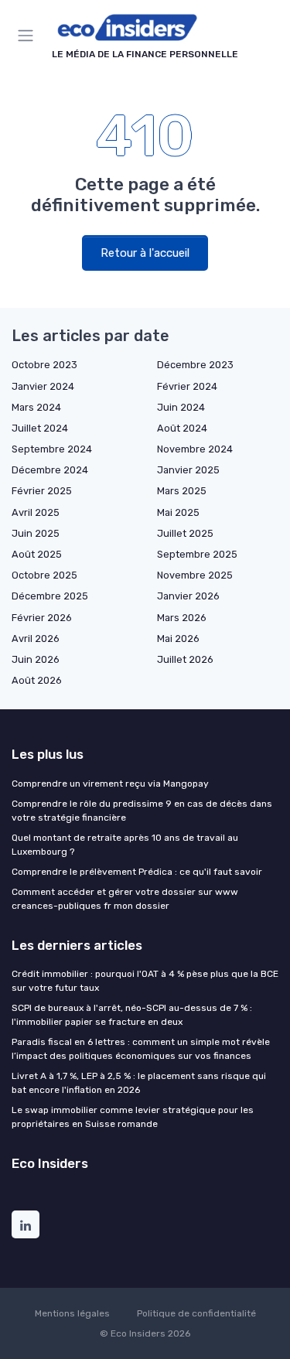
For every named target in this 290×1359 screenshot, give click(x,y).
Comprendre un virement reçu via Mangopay (110, 783)
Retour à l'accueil (145, 253)
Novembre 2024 (195, 449)
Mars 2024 (36, 407)
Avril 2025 (36, 512)
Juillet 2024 (40, 428)
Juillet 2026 (185, 659)
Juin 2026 (36, 659)
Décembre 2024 (50, 470)
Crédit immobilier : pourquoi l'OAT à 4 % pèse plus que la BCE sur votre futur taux (145, 980)
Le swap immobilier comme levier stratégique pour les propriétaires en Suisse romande (133, 1117)
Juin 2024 (181, 407)
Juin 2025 (36, 533)
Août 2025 (37, 554)
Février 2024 (187, 386)
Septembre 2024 (52, 449)
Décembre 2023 (195, 364)
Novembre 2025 (195, 575)
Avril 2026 (36, 638)
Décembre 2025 (50, 596)
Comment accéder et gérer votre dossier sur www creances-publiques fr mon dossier (125, 898)
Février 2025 (42, 491)
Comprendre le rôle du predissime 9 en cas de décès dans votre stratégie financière (142, 810)
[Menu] (29, 35)
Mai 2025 (178, 512)
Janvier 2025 (188, 470)
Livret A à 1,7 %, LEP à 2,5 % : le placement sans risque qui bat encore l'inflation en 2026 (139, 1082)
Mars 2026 (181, 617)
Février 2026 (42, 617)
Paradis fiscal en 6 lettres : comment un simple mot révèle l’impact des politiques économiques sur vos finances (141, 1048)
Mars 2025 (181, 491)
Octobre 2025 (44, 575)
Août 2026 (37, 680)
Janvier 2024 (43, 386)
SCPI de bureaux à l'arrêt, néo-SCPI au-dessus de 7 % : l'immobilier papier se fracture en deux (132, 1014)
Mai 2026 (178, 638)
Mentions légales (72, 1313)
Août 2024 (182, 428)
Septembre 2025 (197, 554)
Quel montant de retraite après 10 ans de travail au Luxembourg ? (125, 844)
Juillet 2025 (185, 533)
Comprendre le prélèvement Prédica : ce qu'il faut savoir (137, 871)
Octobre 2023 (44, 364)
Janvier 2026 (188, 596)
